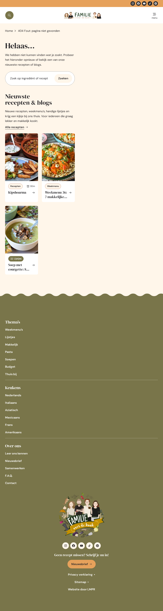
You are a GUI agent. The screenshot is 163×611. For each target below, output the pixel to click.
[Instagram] (133, 3)
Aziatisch (11, 410)
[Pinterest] (155, 3)
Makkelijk (11, 345)
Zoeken (63, 78)
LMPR (91, 589)
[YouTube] (144, 3)
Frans (9, 425)
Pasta (9, 352)
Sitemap (80, 582)
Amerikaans (13, 432)
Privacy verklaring (80, 575)
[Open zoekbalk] (9, 15)
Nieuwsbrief (13, 461)
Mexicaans (12, 417)
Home (9, 31)
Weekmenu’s (14, 330)
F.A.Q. (9, 476)
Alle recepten (14, 127)
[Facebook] (138, 3)
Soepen (10, 359)
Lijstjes (10, 337)
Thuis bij (11, 374)
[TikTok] (150, 3)
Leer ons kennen (16, 453)
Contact (11, 483)
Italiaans (11, 403)
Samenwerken (15, 468)
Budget (10, 367)
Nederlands (13, 395)
